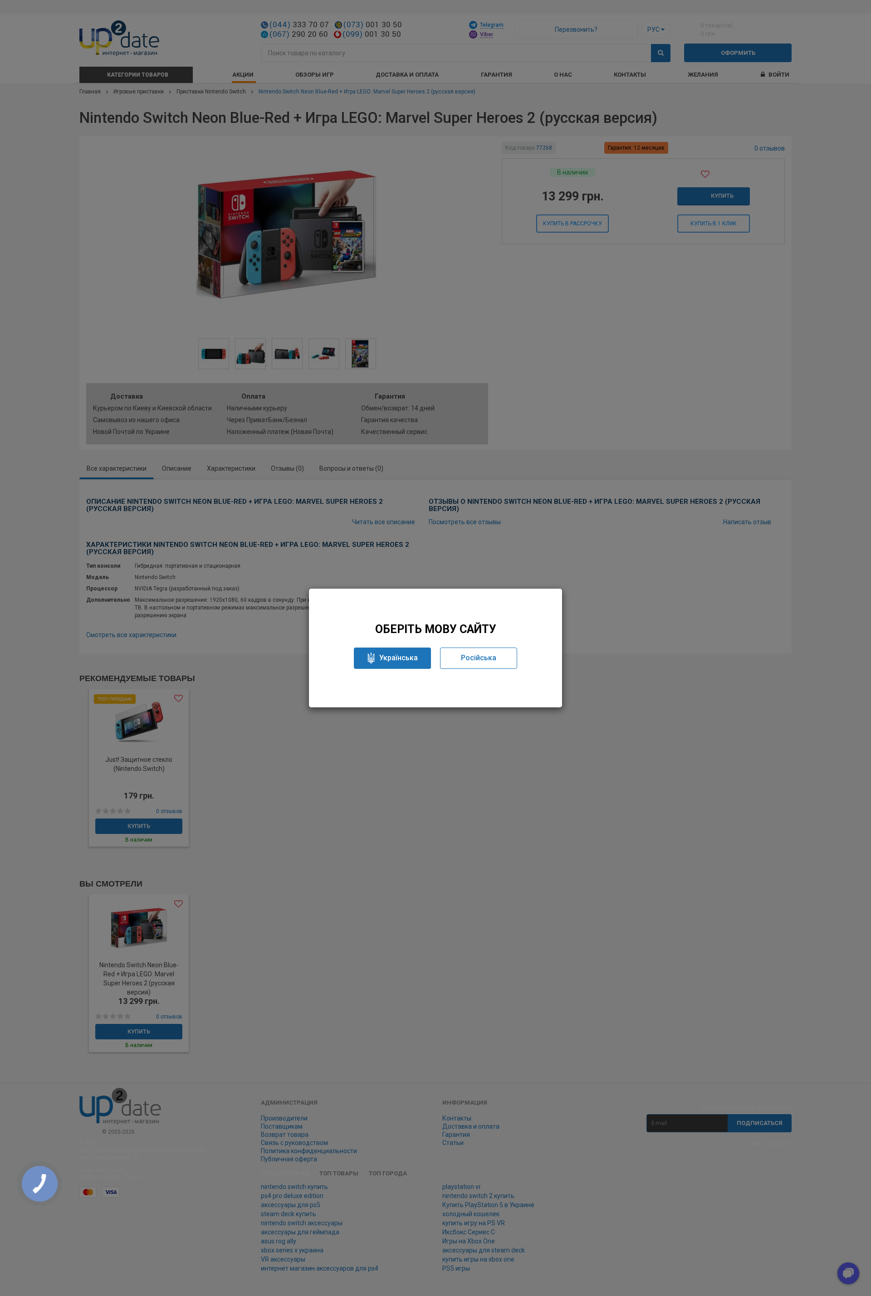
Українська (398, 657)
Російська (478, 657)
